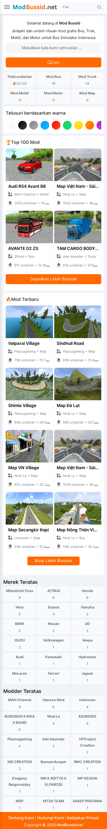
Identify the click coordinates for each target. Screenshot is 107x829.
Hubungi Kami (50, 817)
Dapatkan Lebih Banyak (53, 279)
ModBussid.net (70, 825)
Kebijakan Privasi (83, 817)
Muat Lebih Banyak (53, 561)
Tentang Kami (21, 817)
